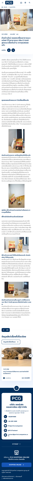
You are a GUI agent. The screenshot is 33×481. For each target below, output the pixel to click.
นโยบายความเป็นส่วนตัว (8, 477)
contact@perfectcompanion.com (18, 435)
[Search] (29, 3)
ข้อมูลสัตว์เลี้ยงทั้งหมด (9, 342)
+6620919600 (12, 416)
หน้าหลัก (5, 7)
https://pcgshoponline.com (11, 315)
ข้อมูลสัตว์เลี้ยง (12, 7)
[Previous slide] (2, 355)
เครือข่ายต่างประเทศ (8, 478)
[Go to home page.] (9, 3)
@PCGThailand (12, 430)
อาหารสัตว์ (27, 378)
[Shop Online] (21, 3)
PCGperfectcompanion (15, 426)
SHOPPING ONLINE (15, 465)
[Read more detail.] (16, 364)
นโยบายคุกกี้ (18, 477)
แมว (23, 378)
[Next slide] (30, 355)
